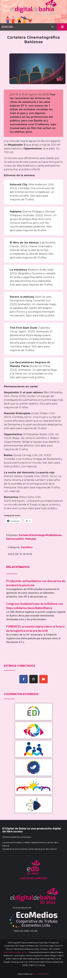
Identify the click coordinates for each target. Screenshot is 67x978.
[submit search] (52, 27)
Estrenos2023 (15, 538)
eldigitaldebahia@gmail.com (16, 952)
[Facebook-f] (23, 679)
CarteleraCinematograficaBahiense (40, 535)
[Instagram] (33, 679)
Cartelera (26, 547)
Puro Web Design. (41, 974)
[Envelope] (43, 679)
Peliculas (30, 538)
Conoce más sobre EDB (33, 878)
